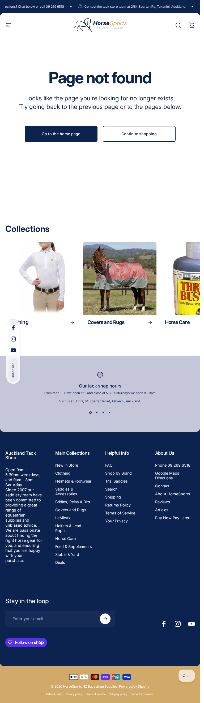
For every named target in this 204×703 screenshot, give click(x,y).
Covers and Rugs (70, 510)
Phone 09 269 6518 (172, 465)
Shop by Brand (118, 473)
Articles (161, 510)
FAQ (109, 465)
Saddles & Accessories (66, 491)
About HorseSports (172, 494)
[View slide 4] (110, 413)
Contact (162, 486)
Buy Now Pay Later (172, 517)
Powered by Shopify (134, 686)
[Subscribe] (105, 618)
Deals (60, 562)
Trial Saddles (116, 481)
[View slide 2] (97, 413)
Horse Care (65, 538)
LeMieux (62, 517)
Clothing (62, 473)
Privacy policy (74, 694)
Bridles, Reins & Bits (72, 502)
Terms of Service (120, 513)
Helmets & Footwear (73, 481)
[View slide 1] (90, 413)
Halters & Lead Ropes (68, 528)
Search (111, 489)
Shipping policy (118, 694)
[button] (13, 370)
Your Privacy (116, 521)
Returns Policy (118, 505)
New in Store (66, 465)
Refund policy (54, 694)
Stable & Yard (67, 554)
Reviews (162, 502)
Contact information (142, 694)
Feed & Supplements (73, 546)
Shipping (113, 497)
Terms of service (95, 694)
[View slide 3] (103, 413)
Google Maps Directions (167, 475)
